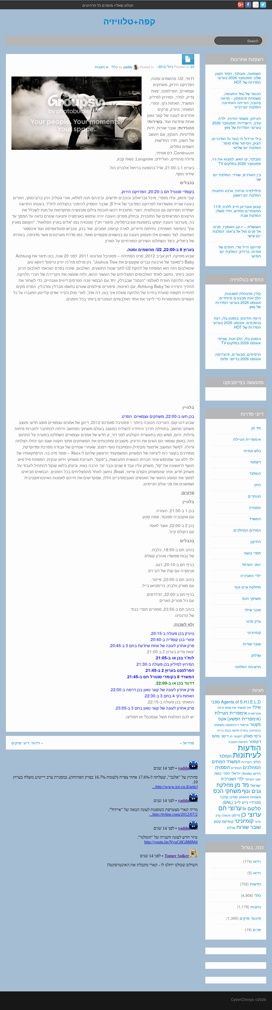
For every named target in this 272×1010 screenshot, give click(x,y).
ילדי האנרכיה (250, 575)
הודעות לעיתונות (247, 750)
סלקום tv (252, 808)
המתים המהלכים (247, 530)
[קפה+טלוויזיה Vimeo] (256, 5)
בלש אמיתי (252, 450)
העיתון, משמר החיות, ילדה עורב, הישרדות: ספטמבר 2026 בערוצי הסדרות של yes (236, 123)
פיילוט (236, 815)
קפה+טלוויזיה (129, 21)
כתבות (255, 906)
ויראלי (235, 773)
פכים (257, 929)
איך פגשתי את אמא (238, 707)
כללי (114, 67)
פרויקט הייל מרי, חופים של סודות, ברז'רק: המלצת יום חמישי (240, 251)
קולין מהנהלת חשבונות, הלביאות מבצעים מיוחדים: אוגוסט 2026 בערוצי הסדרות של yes (238, 300)
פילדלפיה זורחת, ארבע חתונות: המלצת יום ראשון (236, 193)
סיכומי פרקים (250, 918)
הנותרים (254, 496)
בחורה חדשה (240, 730)
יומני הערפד (251, 564)
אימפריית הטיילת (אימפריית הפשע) (238, 716)
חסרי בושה (252, 552)
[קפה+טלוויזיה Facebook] (248, 5)
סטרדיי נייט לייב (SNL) (242, 802)
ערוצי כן (251, 813)
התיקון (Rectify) (251, 773)
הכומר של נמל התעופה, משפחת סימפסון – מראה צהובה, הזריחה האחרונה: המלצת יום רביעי (240, 100)
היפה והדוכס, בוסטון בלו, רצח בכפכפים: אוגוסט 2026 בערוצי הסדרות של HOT (236, 322)
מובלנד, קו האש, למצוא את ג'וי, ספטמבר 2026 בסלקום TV (236, 161)
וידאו (257, 861)
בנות (228, 730)
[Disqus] (103, 825)
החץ (257, 484)
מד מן (256, 427)
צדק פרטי (253, 621)
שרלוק (256, 655)
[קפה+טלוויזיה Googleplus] (241, 5)
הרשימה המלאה (248, 666)
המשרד (255, 518)
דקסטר (255, 461)
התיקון (255, 541)
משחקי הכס (251, 598)
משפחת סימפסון (250, 797)
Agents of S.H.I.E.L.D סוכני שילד (236, 704)
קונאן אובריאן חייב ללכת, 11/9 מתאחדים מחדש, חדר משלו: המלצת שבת (237, 211)
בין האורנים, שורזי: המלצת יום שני (237, 177)
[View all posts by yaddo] (136, 67)
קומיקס (227, 821)
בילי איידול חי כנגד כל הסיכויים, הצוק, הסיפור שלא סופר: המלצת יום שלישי (236, 143)
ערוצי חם (229, 807)
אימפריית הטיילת (247, 439)
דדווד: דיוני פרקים (25, 742)
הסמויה (255, 507)
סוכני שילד (252, 609)
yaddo (127, 67)
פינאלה (226, 815)
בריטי (220, 730)
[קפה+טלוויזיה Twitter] (263, 5)
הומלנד (255, 473)
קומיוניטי (254, 632)
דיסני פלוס (220, 736)
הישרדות (246, 762)
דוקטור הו (236, 736)
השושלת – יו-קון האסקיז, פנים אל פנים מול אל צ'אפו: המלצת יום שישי (236, 231)
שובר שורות (252, 643)
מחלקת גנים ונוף (248, 586)
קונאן (217, 821)
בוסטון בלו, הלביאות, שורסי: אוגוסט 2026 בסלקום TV (239, 341)
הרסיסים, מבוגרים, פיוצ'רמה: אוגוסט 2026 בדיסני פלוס (237, 356)
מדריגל (188, 742)
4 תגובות (101, 67)
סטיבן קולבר (229, 796)
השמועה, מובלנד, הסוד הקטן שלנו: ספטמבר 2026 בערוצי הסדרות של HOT (238, 78)
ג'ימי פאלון (252, 736)
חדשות (255, 883)
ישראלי (255, 785)
